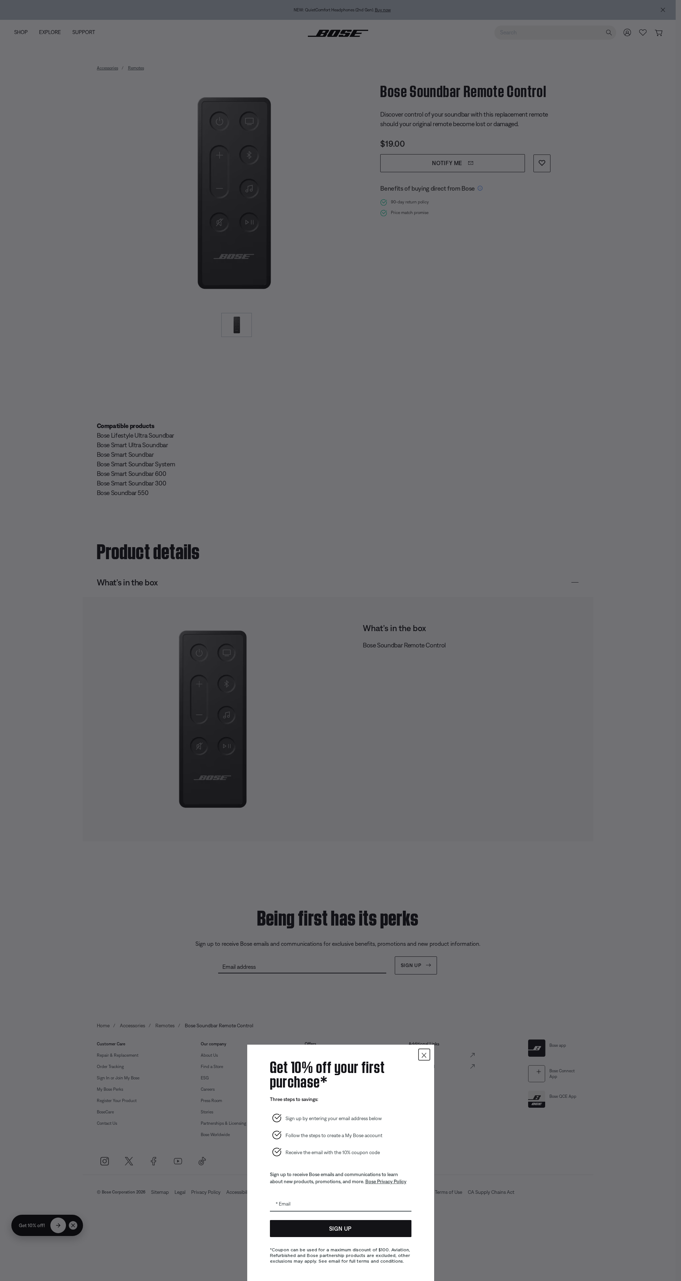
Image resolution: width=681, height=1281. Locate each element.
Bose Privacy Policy (385, 1181)
